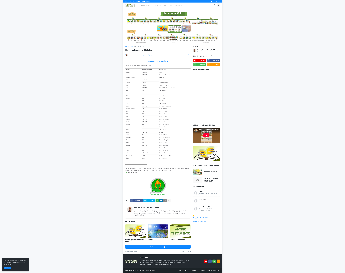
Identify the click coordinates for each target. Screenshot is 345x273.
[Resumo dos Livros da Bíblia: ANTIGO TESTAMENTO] (197, 180)
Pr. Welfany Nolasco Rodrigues (146, 270)
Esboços (138, 1)
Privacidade (194, 270)
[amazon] (219, 1)
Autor (186, 270)
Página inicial (129, 46)
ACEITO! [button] (7, 268)
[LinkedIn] (161, 200)
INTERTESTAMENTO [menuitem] (161, 5)
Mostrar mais (200, 51)
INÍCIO (126, 1)
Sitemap (202, 270)
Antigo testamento (139, 46)
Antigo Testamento (177, 240)
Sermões (132, 1)
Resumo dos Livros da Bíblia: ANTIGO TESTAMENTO (211, 180)
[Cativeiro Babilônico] (197, 172)
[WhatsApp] (157, 200)
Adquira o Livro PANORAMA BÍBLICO (158, 61)
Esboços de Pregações (199, 221)
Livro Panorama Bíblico (213, 270)
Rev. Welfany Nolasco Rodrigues (146, 207)
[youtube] (211, 1)
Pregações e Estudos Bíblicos (201, 218)
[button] (215, 5)
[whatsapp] (216, 1)
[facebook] (214, 1)
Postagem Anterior (131, 251)
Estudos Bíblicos (146, 1)
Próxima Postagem (184, 251)
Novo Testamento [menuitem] (176, 5)
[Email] (165, 200)
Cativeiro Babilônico (210, 172)
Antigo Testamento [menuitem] (145, 5)
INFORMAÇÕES (8, 264)
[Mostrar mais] (169, 200)
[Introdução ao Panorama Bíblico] (135, 231)
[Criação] (158, 231)
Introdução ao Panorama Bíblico (134, 241)
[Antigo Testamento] (180, 231)
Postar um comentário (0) (158, 247)
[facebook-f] (210, 261)
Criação (151, 240)
